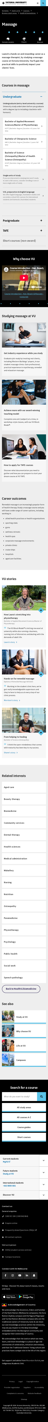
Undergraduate (12, 96)
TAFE (5, 230)
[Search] (41, 1096)
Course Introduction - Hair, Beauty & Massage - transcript (24, 295)
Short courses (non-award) (19, 240)
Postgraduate (11, 220)
